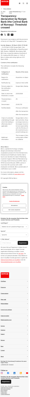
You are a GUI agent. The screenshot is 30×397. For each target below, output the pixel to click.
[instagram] (2, 373)
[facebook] (2, 35)
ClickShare (3, 281)
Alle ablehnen (14, 205)
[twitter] (5, 35)
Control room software (6, 309)
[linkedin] (8, 35)
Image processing (5, 315)
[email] (12, 35)
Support (3, 334)
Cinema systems (4, 293)
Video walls (3, 299)
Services (3, 326)
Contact (3, 350)
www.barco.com (19, 174)
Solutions (3, 330)
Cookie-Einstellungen (14, 201)
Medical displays (4, 303)
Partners (3, 340)
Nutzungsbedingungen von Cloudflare (11, 262)
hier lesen (21, 253)
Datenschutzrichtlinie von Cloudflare (10, 259)
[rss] (21, 373)
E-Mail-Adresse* (5, 239)
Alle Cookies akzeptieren (14, 209)
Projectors (3, 287)
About (2, 356)
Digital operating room (6, 320)
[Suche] (23, 3)
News (2, 346)
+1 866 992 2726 (7, 364)
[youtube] (27, 373)
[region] (14, 198)
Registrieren (23, 243)
